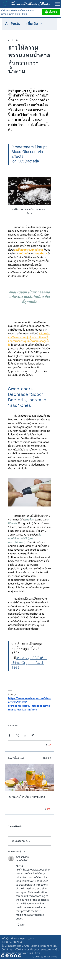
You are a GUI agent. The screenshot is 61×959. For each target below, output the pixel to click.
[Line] (2, 955)
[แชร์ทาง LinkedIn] (24, 735)
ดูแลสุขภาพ (13, 725)
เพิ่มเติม (32, 23)
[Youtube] (19, 955)
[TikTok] (11, 955)
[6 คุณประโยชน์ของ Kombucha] (29, 777)
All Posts (12, 23)
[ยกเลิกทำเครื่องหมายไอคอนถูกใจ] (18, 925)
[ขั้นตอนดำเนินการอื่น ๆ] (49, 40)
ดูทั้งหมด (47, 758)
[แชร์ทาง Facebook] (9, 735)
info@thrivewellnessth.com (18, 938)
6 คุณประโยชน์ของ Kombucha (27, 797)
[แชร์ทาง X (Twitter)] (17, 735)
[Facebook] (15, 955)
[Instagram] (7, 955)
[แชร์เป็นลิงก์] (32, 735)
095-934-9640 (14, 942)
